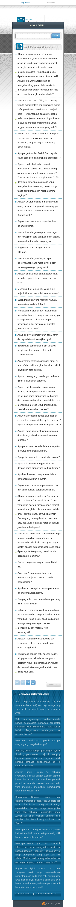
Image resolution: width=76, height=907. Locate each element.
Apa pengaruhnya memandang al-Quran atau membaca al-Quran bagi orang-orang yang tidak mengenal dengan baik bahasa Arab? (37, 707)
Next (28, 682)
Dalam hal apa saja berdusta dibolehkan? (36, 893)
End (33, 682)
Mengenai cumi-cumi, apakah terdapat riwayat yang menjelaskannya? (37, 742)
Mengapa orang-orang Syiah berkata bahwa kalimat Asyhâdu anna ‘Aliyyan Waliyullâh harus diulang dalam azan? (37, 833)
